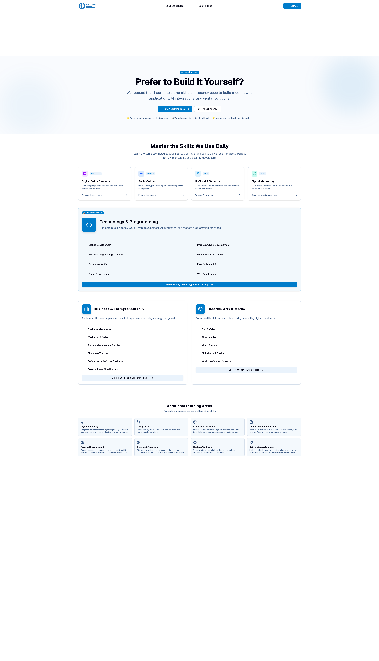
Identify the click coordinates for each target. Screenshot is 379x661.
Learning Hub (205, 6)
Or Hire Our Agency (207, 109)
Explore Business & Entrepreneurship (130, 378)
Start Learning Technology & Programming (187, 284)
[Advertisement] (189, 34)
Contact (294, 6)
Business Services (175, 6)
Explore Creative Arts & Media (244, 370)
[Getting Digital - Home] (87, 5)
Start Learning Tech (175, 109)
